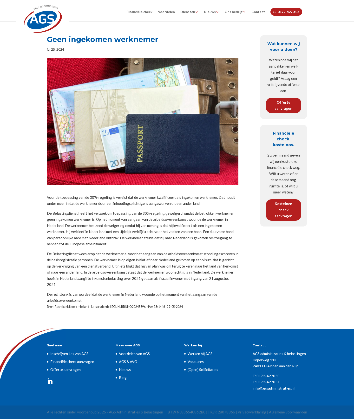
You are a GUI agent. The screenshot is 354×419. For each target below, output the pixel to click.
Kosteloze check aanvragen (283, 209)
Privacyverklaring (252, 412)
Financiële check (139, 12)
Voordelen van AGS (134, 353)
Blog (123, 377)
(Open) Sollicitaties (203, 369)
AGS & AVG (128, 361)
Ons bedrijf (234, 12)
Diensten (187, 12)
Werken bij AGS (200, 353)
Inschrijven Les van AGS (69, 353)
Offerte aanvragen (283, 105)
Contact (258, 12)
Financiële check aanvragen (72, 361)
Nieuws (210, 12)
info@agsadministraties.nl (274, 388)
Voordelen (166, 12)
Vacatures (196, 361)
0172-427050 (288, 12)
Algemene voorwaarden (288, 412)
